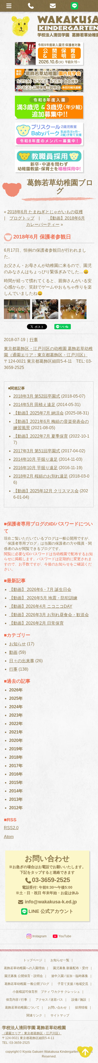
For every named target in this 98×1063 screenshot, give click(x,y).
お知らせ (17, 644)
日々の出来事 (21, 661)
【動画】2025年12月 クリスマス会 (46, 491)
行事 (34, 339)
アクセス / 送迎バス (49, 999)
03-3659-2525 (47, 885)
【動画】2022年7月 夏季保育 (40, 436)
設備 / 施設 (78, 999)
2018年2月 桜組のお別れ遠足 (40, 476)
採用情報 (81, 1007)
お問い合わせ (57, 1007)
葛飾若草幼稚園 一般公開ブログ (26, 984)
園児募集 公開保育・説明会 (23, 976)
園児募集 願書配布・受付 (70, 968)
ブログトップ (21, 218)
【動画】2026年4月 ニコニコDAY (40, 606)
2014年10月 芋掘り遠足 (35, 459)
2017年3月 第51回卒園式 (36, 451)
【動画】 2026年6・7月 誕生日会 (40, 589)
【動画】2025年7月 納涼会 (38, 413)
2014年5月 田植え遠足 (34, 404)
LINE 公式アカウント (50, 911)
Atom (9, 836)
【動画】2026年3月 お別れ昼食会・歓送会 (49, 615)
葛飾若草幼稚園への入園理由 (24, 968)
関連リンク (34, 1015)
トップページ (32, 960)
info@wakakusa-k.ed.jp (51, 901)
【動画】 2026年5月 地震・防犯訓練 (43, 598)
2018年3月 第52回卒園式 (36, 396)
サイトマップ (59, 1015)
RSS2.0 (11, 828)
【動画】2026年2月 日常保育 (36, 623)
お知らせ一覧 (59, 960)
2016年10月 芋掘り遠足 (35, 467)
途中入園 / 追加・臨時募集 (69, 976)
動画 (13, 652)
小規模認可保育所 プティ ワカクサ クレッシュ (46, 992)
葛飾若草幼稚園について (22, 1007)
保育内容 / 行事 (16, 999)
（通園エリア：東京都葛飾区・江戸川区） (32, 1033)
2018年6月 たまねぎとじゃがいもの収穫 (45, 212)
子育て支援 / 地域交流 (72, 984)
